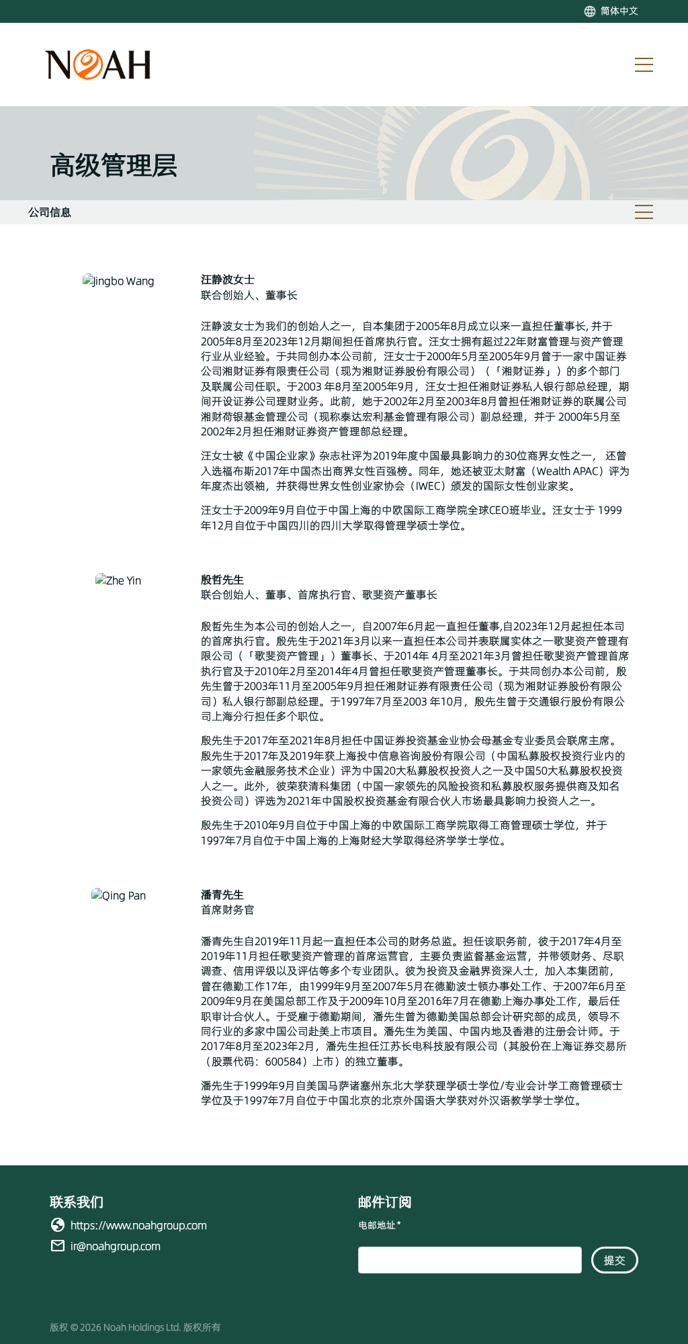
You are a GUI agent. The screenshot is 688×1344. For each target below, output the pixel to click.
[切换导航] (644, 64)
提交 (615, 1260)
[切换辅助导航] (644, 212)
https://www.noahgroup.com (139, 1225)
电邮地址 (379, 1225)
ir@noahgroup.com (116, 1246)
